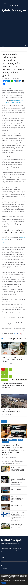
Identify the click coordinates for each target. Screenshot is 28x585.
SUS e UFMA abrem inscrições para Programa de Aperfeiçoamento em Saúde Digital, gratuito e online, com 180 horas (18, 515)
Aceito (4, 582)
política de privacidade (20, 580)
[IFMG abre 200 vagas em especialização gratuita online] (5, 507)
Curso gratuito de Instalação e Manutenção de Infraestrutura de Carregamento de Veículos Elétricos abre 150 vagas (18, 480)
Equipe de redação (16, 78)
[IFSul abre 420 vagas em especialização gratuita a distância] (5, 490)
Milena (14, 457)
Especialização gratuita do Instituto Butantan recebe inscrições (15, 324)
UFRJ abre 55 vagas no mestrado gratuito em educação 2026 (12, 411)
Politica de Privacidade (6, 560)
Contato (3, 565)
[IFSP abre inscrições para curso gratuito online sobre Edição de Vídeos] (14, 342)
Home (2, 557)
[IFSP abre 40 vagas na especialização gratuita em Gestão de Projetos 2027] (5, 499)
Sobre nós (3, 563)
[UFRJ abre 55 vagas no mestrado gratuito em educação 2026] (14, 395)
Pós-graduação (5, 442)
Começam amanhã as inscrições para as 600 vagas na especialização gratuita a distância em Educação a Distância (13, 450)
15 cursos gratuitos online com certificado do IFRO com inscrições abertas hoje (13, 385)
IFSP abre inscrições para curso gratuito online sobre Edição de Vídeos (12, 359)
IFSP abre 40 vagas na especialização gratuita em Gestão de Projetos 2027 (17, 498)
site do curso (5, 241)
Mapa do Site (4, 568)
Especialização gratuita (12, 439)
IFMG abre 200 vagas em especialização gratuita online (18, 506)
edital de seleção (6, 242)
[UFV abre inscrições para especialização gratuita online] (5, 526)
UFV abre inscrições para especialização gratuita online (18, 525)
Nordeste (20, 439)
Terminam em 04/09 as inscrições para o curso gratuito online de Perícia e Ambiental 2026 (18, 470)
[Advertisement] (14, 29)
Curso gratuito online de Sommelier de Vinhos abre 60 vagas (13, 329)
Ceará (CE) (4, 439)
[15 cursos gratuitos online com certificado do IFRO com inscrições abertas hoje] (14, 369)
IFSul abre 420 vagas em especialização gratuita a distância (18, 1)
